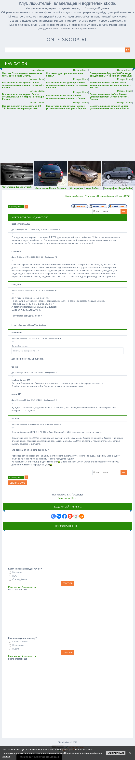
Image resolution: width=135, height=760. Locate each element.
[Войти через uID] (53, 516)
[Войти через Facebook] (64, 516)
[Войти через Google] (76, 516)
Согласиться (116, 753)
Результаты (14, 587)
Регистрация (64, 498)
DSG (14, 576)
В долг (15, 649)
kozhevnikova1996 (21, 224)
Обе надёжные (19, 579)
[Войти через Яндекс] (70, 516)
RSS (126, 196)
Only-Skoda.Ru (68, 39)
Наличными (18, 645)
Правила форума (105, 196)
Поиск (119, 196)
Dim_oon (16, 284)
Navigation (16, 63)
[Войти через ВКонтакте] (58, 516)
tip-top (15, 367)
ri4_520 (15, 418)
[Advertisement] (67, 133)
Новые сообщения (74, 196)
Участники (90, 196)
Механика (17, 572)
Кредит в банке (19, 641)
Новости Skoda (36, 70)
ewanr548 (16, 394)
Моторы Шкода (36, 79)
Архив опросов (29, 587)
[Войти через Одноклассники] (81, 516)
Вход (74, 498)
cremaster (17, 251)
